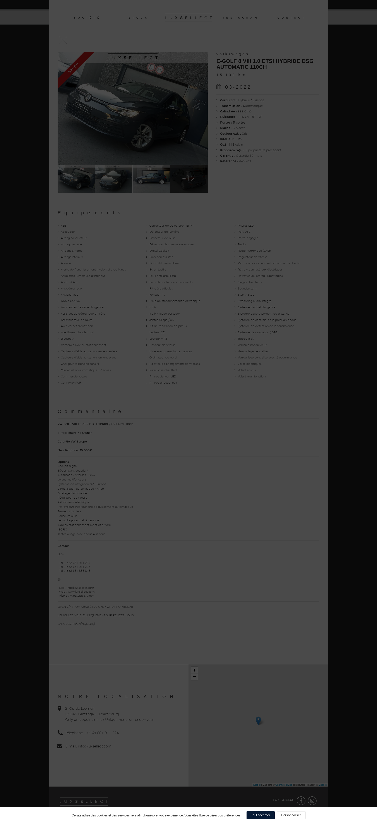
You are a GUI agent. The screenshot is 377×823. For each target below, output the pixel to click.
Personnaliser (291, 815)
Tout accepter (260, 815)
